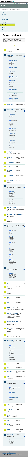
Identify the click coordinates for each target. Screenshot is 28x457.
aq (8, 50)
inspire (9, 335)
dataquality (10, 180)
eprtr (8, 186)
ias (8, 297)
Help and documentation (7, 12)
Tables (3, 17)
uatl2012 (13, 356)
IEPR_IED (10, 328)
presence (13, 80)
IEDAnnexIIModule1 (11, 308)
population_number (13, 76)
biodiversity (10, 162)
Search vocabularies (8, 45)
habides (9, 292)
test (8, 420)
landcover (10, 340)
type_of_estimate (13, 93)
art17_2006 (10, 109)
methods (13, 133)
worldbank (10, 434)
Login (17, 3)
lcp (8, 376)
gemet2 (9, 283)
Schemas (4, 22)
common (9, 170)
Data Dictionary (12, 9)
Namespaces (5, 29)
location (13, 71)
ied (8, 302)
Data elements (5, 19)
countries (13, 128)
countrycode (13, 60)
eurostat (9, 220)
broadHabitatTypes (13, 387)
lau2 (8, 367)
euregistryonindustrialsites (11, 214)
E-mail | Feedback (6, 452)
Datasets (4, 14)
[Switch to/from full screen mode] (19, 3)
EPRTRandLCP (11, 208)
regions (13, 392)
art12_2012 (10, 55)
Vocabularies (5, 24)
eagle (12, 350)
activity (12, 191)
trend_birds (13, 89)
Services (4, 27)
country (13, 439)
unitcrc (12, 259)
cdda (8, 166)
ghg (8, 286)
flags (12, 236)
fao (8, 225)
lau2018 (9, 371)
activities (13, 114)
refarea (12, 248)
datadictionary (11, 175)
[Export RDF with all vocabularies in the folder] (24, 57)
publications (10, 409)
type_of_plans (13, 98)
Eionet (7, 9)
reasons (13, 140)
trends (12, 146)
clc (12, 345)
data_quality (13, 67)
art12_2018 (10, 104)
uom (8, 424)
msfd (8, 382)
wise (8, 429)
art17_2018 (10, 157)
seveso (9, 415)
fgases (9, 268)
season (12, 85)
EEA (8, 1)
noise (8, 404)
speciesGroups (13, 397)
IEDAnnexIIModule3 (11, 313)
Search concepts (19, 45)
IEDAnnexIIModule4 (11, 321)
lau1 (8, 363)
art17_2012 (10, 152)
